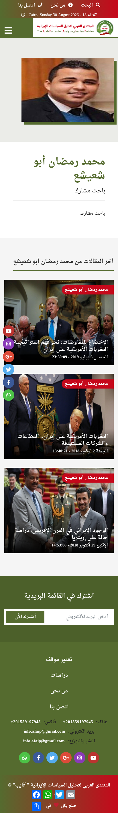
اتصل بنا (26, 5)
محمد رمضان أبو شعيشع (86, 290)
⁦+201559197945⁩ (85, 722)
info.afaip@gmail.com (59, 732)
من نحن (57, 5)
